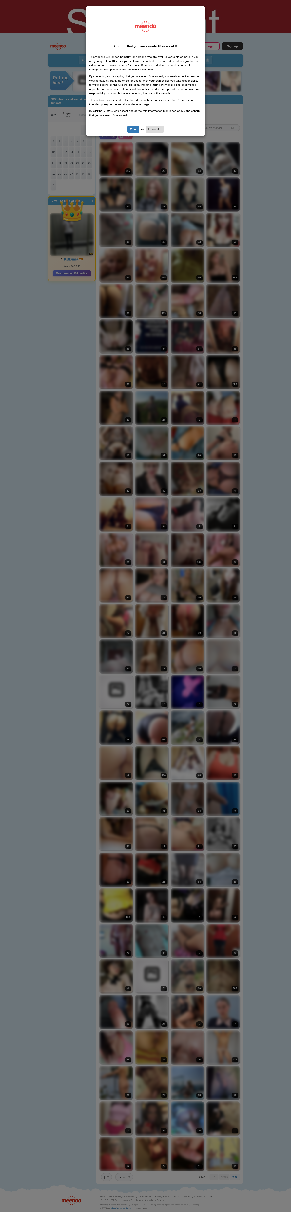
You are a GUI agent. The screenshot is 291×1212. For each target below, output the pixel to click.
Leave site (154, 129)
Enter (133, 129)
